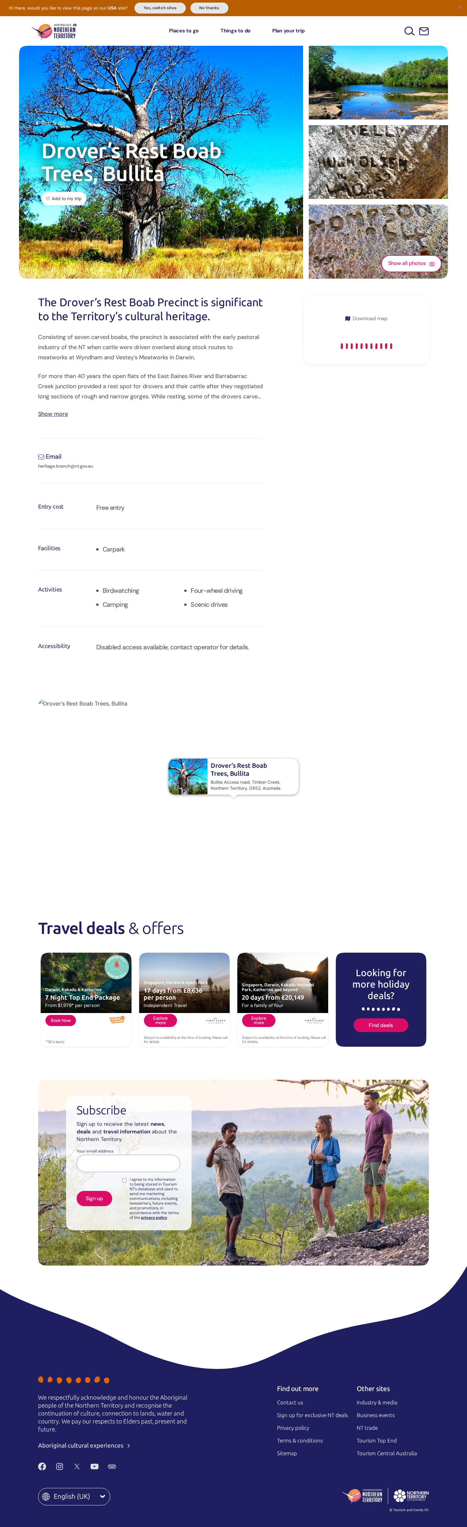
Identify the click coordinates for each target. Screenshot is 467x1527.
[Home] (54, 31)
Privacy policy (293, 1428)
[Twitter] (77, 1466)
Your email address (95, 1151)
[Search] (409, 31)
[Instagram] (60, 1466)
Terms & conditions (300, 1440)
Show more (53, 413)
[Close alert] (460, 7)
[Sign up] (424, 31)
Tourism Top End (377, 1440)
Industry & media (377, 1402)
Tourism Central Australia (387, 1453)
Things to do (235, 30)
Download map (370, 318)
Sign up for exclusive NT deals (312, 1415)
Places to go (184, 30)
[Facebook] (42, 1466)
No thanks (209, 7)
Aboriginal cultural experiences (81, 1445)
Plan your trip (288, 30)
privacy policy (154, 1217)
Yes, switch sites (160, 7)
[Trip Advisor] (112, 1466)
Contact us (290, 1402)
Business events (376, 1415)
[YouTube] (94, 1466)
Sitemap (287, 1453)
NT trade (367, 1428)
